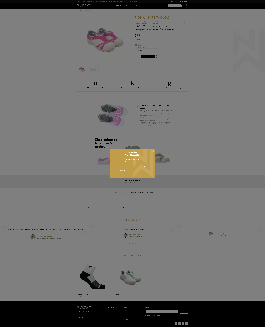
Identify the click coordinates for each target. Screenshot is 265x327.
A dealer (122, 170)
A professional (124, 166)
